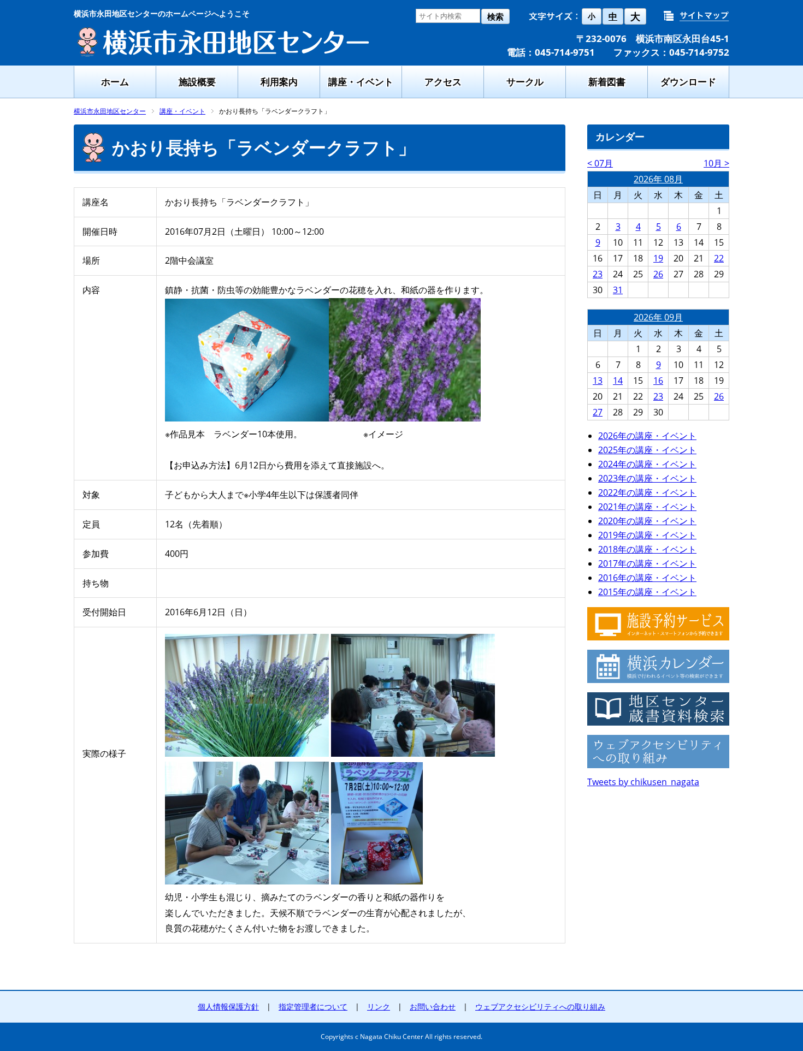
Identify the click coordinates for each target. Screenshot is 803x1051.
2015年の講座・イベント (647, 592)
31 (618, 290)
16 (658, 381)
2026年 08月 (658, 179)
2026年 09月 (658, 317)
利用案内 (279, 81)
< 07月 (600, 163)
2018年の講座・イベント (647, 549)
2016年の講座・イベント (647, 578)
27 (598, 412)
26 (658, 274)
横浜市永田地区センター (110, 111)
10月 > (716, 163)
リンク (378, 1006)
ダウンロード (688, 81)
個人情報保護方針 (228, 1006)
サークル (525, 81)
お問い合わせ (433, 1006)
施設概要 (197, 81)
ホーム (115, 81)
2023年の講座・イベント (647, 478)
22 (719, 258)
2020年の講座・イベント (647, 521)
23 (598, 274)
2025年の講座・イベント (647, 450)
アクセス (443, 81)
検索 (495, 16)
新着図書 (606, 81)
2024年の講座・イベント (647, 464)
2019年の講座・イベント (647, 535)
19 (658, 258)
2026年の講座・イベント (647, 436)
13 (598, 381)
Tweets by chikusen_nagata (643, 782)
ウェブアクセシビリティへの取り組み (540, 1006)
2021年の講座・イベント (647, 507)
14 (618, 381)
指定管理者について (313, 1006)
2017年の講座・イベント (647, 563)
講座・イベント (360, 81)
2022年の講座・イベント (647, 492)
